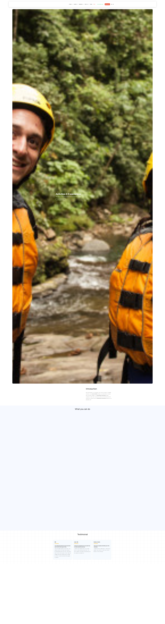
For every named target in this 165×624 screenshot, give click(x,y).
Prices (94, 4)
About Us (86, 4)
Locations (75, 4)
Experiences (80, 4)
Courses (70, 4)
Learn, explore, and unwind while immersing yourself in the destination (66, 196)
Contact (91, 4)
